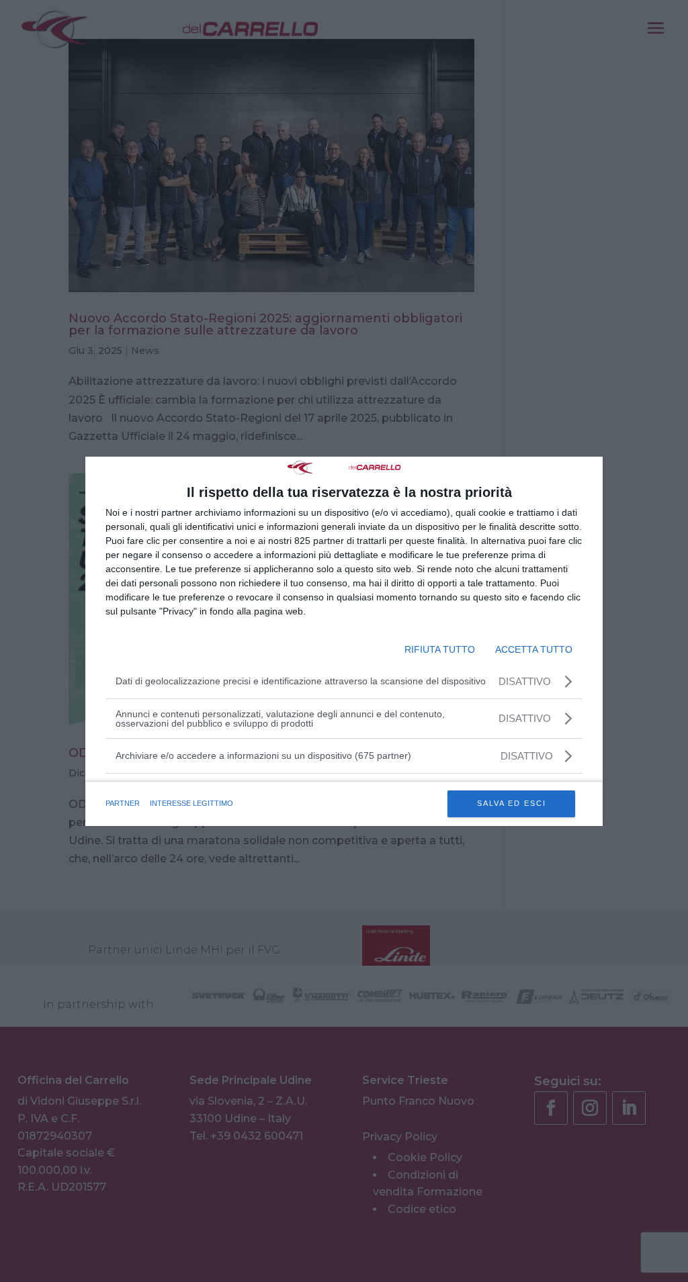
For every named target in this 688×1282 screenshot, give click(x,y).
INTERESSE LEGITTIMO (191, 803)
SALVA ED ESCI (511, 803)
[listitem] (344, 756)
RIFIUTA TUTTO (439, 649)
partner (122, 803)
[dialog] (344, 641)
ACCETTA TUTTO (533, 649)
